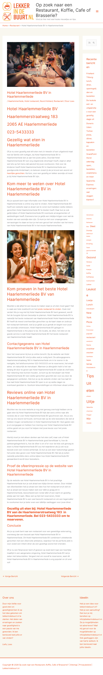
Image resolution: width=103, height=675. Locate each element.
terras (89, 364)
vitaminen (89, 411)
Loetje (89, 300)
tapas (88, 360)
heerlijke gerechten (15, 173)
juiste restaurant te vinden (49, 309)
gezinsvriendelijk (91, 252)
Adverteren (89, 215)
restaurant (90, 337)
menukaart (90, 309)
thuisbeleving (90, 369)
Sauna (88, 345)
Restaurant (58, 101)
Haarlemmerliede (15, 101)
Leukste (91, 292)
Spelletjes (89, 356)
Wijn (88, 418)
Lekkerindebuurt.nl (11, 668)
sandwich (89, 341)
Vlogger (88, 415)
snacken (89, 353)
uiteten (88, 396)
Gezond (91, 257)
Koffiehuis (90, 277)
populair (89, 334)
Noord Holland (46, 101)
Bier (87, 226)
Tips (90, 376)
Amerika (89, 219)
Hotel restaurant (31, 101)
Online (88, 326)
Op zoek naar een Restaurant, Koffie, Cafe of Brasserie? (63, 10)
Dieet (92, 226)
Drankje (89, 230)
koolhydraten (90, 281)
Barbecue (89, 222)
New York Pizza (89, 317)
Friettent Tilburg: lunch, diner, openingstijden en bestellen (91, 84)
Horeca (89, 262)
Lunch (89, 304)
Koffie (88, 273)
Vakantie (89, 407)
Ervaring (89, 244)
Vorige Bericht (10, 576)
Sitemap (73, 665)
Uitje (90, 401)
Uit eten (90, 387)
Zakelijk (88, 423)
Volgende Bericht (70, 576)
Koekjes (88, 269)
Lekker (88, 284)
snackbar (90, 349)
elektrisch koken (89, 235)
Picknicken (89, 330)
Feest (88, 247)
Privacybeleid (85, 665)
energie (88, 240)
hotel (88, 266)
